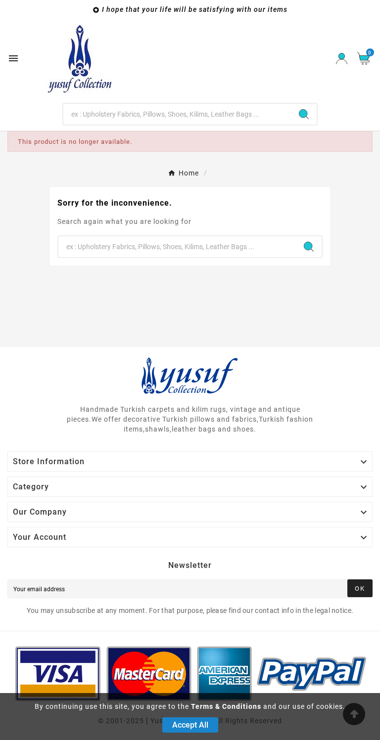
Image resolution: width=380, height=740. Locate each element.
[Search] (304, 114)
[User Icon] (341, 58)
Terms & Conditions (226, 706)
